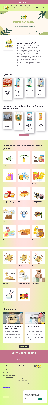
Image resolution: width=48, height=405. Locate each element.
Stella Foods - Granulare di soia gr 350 (18, 123)
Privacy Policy (20, 373)
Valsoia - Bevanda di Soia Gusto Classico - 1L (18, 90)
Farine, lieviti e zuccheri (8, 222)
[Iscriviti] (33, 359)
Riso (4, 302)
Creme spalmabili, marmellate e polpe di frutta (8, 203)
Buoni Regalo (6, 183)
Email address (27, 397)
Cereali (34, 183)
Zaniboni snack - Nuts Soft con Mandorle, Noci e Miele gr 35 (40, 124)
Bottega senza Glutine (10, 401)
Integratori (20, 222)
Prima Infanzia (35, 283)
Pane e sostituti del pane (24, 239)
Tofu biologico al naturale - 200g (7, 123)
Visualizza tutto (24, 135)
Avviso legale (20, 378)
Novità (4, 166)
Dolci (19, 201)
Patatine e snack (36, 239)
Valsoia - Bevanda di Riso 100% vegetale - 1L (29, 90)
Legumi (34, 222)
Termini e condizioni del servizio (23, 381)
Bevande (20, 183)
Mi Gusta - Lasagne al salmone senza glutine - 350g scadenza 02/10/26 (7, 91)
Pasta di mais (21, 265)
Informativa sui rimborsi (23, 376)
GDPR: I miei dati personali (23, 383)
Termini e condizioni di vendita (22, 370)
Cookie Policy (20, 375)
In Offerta (20, 166)
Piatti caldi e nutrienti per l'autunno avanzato (12, 327)
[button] (16, 6)
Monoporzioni (6, 239)
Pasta (4, 265)
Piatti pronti (5, 283)
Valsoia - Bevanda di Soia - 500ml (40, 90)
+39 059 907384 (11, 375)
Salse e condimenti (22, 302)
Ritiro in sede (20, 368)
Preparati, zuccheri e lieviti (24, 283)
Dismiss (26, 401)
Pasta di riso (35, 265)
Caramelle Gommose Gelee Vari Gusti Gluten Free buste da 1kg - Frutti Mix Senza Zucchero (29, 125)
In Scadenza (35, 166)
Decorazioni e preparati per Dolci (38, 202)
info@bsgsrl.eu (9, 377)
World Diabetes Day (33, 326)
